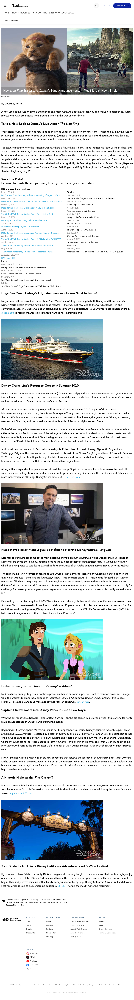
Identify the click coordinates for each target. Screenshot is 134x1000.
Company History (78, 925)
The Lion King (18, 905)
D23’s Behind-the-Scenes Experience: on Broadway (30, 233)
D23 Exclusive (53, 917)
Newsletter (51, 933)
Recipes (49, 929)
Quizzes (49, 925)
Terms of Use (31, 985)
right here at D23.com (21, 793)
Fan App (49, 937)
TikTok (32, 957)
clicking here (7, 313)
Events (29, 929)
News (14, 13)
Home (6, 13)
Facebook (34, 965)
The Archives (77, 917)
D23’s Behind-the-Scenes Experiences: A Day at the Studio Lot (28, 208)
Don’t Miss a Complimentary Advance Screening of (31, 195)
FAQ (101, 925)
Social (29, 949)
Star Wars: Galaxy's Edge (57, 902)
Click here (63, 886)
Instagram (34, 953)
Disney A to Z (76, 937)
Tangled (9, 905)
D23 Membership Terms (18, 985)
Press (101, 921)
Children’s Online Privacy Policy (82, 985)
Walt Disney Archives (80, 921)
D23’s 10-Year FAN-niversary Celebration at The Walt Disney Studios (31, 201)
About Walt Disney (79, 929)
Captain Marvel (26, 899)
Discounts (30, 933)
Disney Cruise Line (20, 902)
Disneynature (33, 902)
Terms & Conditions (107, 933)
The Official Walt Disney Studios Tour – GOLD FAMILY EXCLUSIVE (31, 239)
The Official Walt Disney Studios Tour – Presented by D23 (27, 214)
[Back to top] (129, 992)
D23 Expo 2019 (8, 258)
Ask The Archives (78, 933)
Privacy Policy (43, 985)
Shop (28, 925)
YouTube (33, 961)
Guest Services (105, 929)
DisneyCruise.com (71, 477)
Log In (107, 5)
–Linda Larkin (20, 227)
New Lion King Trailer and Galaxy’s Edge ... (53, 13)
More (102, 917)
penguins (42, 902)
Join (28, 921)
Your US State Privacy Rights (59, 985)
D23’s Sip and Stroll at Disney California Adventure (24, 220)
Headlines (25, 13)
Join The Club (122, 5)
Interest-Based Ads (101, 985)
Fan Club (31, 917)
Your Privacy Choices (116, 985)
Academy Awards (12, 899)
